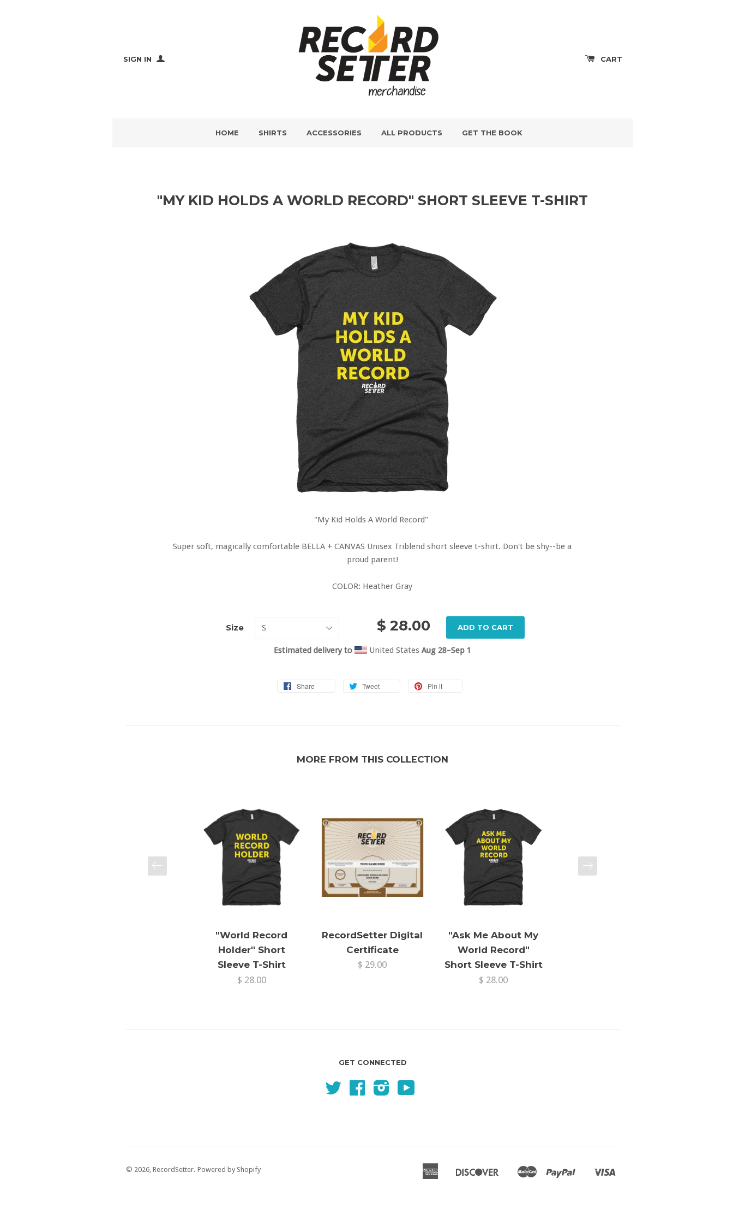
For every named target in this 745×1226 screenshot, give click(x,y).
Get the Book (492, 132)
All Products (411, 132)
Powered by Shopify (229, 1169)
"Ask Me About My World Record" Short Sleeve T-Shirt (493, 950)
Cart (611, 59)
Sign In (138, 59)
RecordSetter (173, 1169)
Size (235, 627)
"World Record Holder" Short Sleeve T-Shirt (251, 950)
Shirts (273, 132)
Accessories (334, 132)
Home (227, 132)
